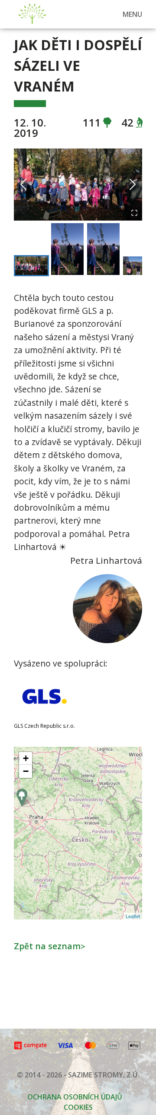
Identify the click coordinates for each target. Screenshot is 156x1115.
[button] (78, 184)
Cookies (78, 1107)
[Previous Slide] (23, 184)
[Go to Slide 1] (31, 265)
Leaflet (133, 916)
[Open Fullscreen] (134, 213)
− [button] (26, 771)
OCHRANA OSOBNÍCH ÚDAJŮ (74, 1097)
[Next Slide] (132, 184)
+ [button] (26, 758)
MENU (132, 14)
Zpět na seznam (49, 946)
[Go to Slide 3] (103, 249)
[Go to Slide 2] (67, 249)
